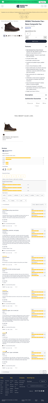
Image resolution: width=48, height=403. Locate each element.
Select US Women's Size (30, 31)
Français (23, 400)
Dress (1, 393)
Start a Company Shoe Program (22, 381)
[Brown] (4, 135)
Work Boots (16, 21)
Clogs (1, 391)
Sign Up (43, 381)
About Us (16, 384)
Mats (6, 382)
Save (45, 109)
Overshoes (7, 384)
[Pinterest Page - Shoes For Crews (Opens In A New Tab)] (42, 391)
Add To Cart (35, 41)
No (26, 17)
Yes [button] (22, 17)
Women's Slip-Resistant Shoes (7, 21)
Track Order (16, 392)
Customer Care (11, 381)
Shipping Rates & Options (11, 390)
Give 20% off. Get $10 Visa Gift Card (36, 385)
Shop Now (42, 2)
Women (1, 382)
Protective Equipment (7, 392)
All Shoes (2, 380)
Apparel (6, 394)
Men (1, 384)
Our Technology (16, 387)
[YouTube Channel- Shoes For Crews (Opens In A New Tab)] (43, 391)
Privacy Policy (36, 400)
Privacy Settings (42, 400)
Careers (16, 390)
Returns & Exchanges (12, 385)
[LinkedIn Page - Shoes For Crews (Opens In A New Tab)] (40, 391)
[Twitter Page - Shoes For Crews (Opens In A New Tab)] (38, 391)
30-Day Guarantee (16, 381)
